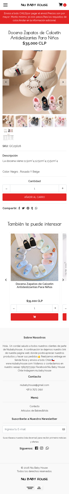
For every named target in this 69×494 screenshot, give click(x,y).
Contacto (35, 406)
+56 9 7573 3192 (34, 389)
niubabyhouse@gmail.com (34, 385)
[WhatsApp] (47, 448)
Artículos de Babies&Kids (34, 410)
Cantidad (34, 181)
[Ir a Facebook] (36, 448)
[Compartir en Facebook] (19, 208)
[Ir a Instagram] (41, 448)
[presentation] (6, 82)
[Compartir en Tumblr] (32, 208)
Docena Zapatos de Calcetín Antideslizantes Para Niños (34, 285)
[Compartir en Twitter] (23, 208)
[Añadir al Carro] (34, 317)
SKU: (6, 146)
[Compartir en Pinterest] (28, 208)
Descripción (10, 155)
